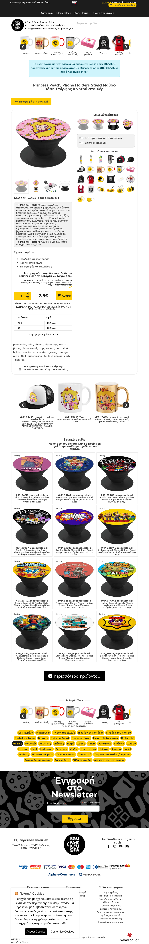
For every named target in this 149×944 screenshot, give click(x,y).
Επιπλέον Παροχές (95, 142)
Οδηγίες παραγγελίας (111, 918)
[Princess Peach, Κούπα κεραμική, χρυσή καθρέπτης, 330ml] (43, 397)
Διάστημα (61, 749)
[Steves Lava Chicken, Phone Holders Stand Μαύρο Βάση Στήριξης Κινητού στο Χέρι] (74, 632)
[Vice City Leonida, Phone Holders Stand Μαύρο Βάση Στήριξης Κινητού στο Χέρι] (31, 473)
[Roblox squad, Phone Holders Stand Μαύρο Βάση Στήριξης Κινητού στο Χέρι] (117, 526)
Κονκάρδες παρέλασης (38, 759)
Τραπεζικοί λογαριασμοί (110, 908)
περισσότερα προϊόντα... (77, 676)
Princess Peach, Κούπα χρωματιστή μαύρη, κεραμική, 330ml (80, 420)
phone (38, 344)
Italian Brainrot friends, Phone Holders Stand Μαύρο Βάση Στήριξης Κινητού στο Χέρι (117, 604)
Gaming (17, 456)
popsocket (62, 348)
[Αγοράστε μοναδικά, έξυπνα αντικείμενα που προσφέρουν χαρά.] (17, 25)
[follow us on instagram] (114, 846)
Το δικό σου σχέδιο (102, 12)
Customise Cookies (62, 931)
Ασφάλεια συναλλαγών (111, 899)
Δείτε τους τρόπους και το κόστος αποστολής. (43, 303)
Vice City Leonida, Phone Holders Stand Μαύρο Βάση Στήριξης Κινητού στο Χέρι (32, 498)
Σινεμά (70, 743)
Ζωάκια (131, 743)
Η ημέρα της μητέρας (90, 732)
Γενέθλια (119, 743)
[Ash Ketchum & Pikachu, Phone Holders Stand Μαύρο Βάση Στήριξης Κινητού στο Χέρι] (31, 632)
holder (17, 352)
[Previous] (23, 47)
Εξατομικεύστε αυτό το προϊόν (103, 137)
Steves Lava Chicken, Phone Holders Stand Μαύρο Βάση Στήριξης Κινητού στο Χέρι (74, 657)
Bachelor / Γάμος (25, 738)
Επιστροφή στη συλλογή (33, 101)
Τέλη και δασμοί (111, 902)
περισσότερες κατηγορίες (109, 759)
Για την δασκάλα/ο (64, 732)
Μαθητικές (46, 749)
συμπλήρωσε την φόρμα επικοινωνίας (45, 369)
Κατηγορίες (47, 12)
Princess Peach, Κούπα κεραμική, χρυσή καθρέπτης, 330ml (43, 419)
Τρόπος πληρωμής (110, 905)
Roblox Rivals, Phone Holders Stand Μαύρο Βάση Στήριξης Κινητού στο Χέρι (74, 551)
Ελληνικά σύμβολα (42, 754)
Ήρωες (91, 743)
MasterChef (43, 732)
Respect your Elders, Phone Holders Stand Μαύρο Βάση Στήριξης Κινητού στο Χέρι (74, 604)
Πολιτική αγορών (110, 887)
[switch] (81, 138)
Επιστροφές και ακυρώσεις (36, 266)
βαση (16, 348)
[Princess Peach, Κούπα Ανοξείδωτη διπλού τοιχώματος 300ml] (118, 397)
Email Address (56, 803)
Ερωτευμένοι (25, 732)
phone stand (29, 348)
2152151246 (130, 2)
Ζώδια (74, 749)
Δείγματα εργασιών (81, 937)
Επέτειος (59, 743)
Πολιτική (103, 749)
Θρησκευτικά (88, 749)
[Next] (126, 47)
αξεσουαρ (51, 344)
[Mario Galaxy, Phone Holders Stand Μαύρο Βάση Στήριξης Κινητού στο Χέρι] (74, 473)
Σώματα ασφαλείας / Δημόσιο (112, 754)
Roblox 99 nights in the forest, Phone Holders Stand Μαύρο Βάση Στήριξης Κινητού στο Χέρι (32, 551)
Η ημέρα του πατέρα (118, 732)
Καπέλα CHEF (62, 759)
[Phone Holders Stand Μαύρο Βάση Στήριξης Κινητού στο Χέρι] (83, 124)
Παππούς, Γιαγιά (81, 738)
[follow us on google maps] (127, 846)
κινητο (62, 344)
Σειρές (81, 743)
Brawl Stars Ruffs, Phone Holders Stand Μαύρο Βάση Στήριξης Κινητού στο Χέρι (117, 657)
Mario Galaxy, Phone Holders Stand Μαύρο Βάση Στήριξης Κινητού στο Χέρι (74, 498)
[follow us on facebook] (108, 846)
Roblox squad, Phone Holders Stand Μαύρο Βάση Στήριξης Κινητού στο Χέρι (117, 551)
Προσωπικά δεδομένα (110, 895)
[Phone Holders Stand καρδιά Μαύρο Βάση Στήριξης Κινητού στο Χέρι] (128, 124)
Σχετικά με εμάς (38, 887)
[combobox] (104, 23)
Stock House (81, 12)
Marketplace (64, 12)
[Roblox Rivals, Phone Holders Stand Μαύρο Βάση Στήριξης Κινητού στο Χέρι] (74, 526)
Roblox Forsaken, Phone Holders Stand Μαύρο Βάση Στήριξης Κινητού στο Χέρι (117, 498)
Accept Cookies (36, 931)
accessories (39, 352)
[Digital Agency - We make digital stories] (129, 937)
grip (30, 344)
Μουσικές (30, 743)
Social (127, 749)
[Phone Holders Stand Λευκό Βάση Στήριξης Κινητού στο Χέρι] (98, 124)
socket (49, 348)
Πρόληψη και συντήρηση (34, 258)
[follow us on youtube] (121, 846)
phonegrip (19, 344)
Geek (34, 749)
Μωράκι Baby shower (105, 738)
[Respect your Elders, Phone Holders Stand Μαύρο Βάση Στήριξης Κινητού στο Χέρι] (74, 579)
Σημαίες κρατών (65, 754)
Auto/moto (104, 743)
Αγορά (66, 295)
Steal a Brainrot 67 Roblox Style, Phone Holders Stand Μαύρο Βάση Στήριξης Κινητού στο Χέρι (32, 604)
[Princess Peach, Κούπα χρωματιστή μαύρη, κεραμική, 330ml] (80, 397)
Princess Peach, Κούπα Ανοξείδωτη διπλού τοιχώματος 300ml (118, 420)
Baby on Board (60, 738)
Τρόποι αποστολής (31, 262)
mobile (27, 352)
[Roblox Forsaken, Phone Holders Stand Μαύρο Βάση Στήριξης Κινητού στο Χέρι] (117, 473)
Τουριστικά (84, 754)
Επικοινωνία (74, 887)
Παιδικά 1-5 (127, 738)
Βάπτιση (43, 738)
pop (41, 348)
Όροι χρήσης (111, 892)
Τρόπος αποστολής (111, 915)
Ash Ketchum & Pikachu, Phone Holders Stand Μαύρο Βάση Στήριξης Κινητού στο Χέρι (32, 657)
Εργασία (23, 749)
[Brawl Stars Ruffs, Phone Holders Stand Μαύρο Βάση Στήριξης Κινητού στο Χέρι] (117, 632)
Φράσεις (24, 754)
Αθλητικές (45, 743)
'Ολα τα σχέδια (82, 759)
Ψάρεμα (116, 749)
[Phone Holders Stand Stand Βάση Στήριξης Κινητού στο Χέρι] (113, 124)
